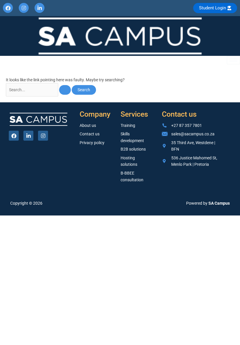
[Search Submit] (65, 90)
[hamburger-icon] (233, 60)
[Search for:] (39, 89)
